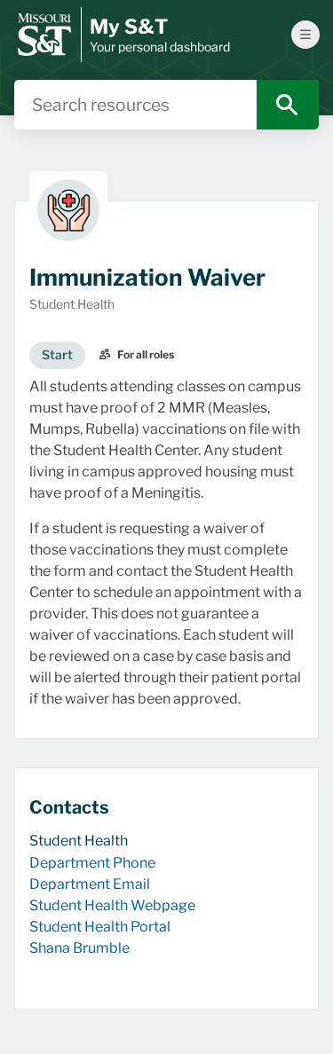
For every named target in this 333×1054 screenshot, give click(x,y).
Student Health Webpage (112, 905)
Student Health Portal (99, 926)
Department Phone (92, 862)
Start (57, 354)
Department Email (89, 884)
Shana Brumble (79, 948)
